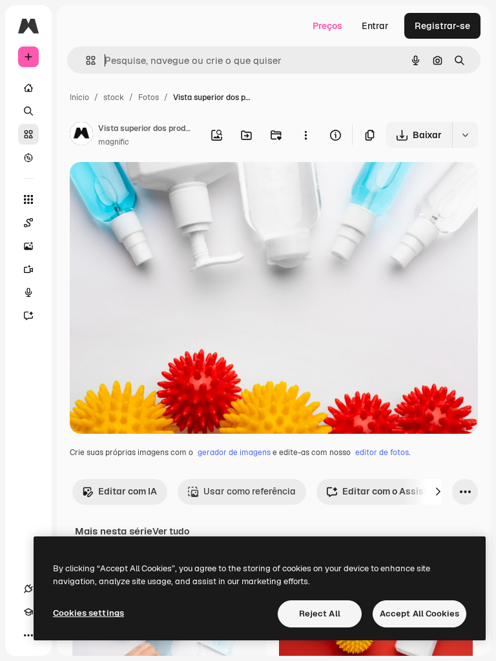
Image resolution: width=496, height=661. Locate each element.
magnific (113, 142)
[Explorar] (28, 157)
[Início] (28, 87)
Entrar (375, 26)
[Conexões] (28, 588)
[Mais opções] (305, 135)
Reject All (319, 613)
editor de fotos (382, 452)
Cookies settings (88, 612)
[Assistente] (28, 315)
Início (79, 97)
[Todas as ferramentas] (28, 199)
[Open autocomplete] (85, 60)
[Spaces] (28, 222)
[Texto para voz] (28, 292)
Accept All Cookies (419, 613)
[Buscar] (28, 111)
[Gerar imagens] (28, 246)
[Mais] (28, 635)
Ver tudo (170, 531)
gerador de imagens (234, 452)
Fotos (148, 97)
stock (113, 97)
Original (152, 187)
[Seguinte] (438, 492)
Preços (327, 26)
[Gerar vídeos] (28, 269)
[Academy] (28, 612)
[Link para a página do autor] (81, 135)
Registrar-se (442, 26)
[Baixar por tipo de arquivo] (465, 135)
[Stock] (28, 134)
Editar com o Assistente (394, 491)
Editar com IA (127, 491)
